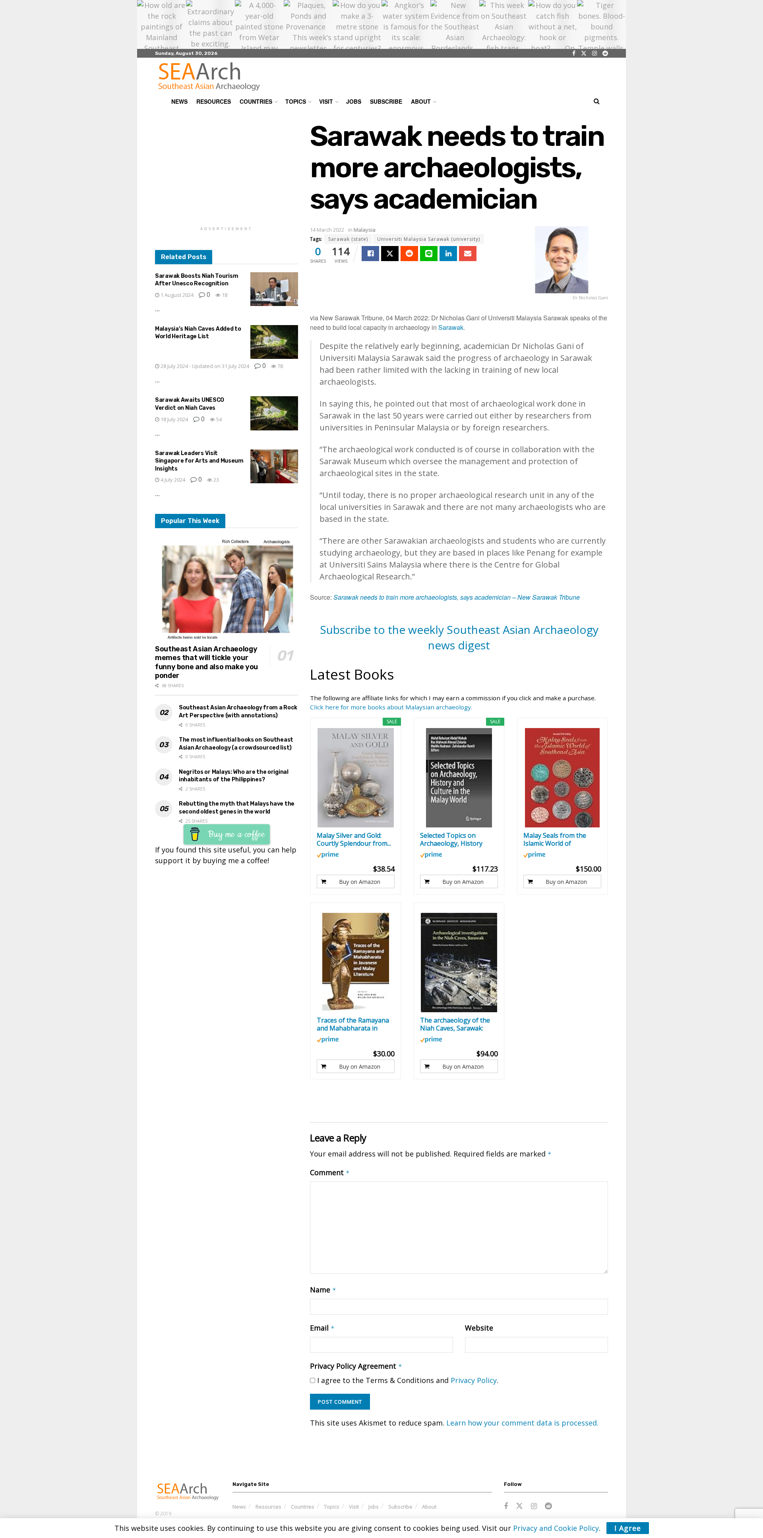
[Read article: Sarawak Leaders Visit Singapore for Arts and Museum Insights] (274, 466)
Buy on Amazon (359, 881)
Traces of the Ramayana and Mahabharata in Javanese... (353, 1024)
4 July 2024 (172, 479)
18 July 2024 (173, 419)
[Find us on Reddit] (605, 53)
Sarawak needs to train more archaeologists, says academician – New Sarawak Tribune (456, 597)
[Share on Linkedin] (448, 253)
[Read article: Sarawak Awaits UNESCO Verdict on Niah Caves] (274, 413)
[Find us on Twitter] (584, 53)
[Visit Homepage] (209, 76)
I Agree (627, 1528)
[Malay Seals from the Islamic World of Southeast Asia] (562, 777)
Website (479, 1328)
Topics (295, 101)
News (179, 101)
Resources (213, 101)
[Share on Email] (467, 253)
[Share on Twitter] (390, 253)
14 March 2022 (327, 229)
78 (279, 366)
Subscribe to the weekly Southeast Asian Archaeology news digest (459, 637)
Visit (326, 101)
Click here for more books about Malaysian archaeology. (391, 707)
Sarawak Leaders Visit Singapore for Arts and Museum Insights (199, 461)
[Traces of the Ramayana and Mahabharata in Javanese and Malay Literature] (356, 962)
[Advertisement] (226, 170)
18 (224, 294)
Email (322, 1328)
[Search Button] (597, 101)
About (421, 101)
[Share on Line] (429, 253)
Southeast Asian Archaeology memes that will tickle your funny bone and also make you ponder (206, 662)
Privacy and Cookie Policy (556, 1528)
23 (215, 479)
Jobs (353, 101)
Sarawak (450, 327)
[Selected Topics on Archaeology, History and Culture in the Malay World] (459, 777)
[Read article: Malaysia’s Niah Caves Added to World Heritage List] (274, 342)
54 (218, 419)
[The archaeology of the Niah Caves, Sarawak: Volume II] (459, 962)
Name (323, 1289)
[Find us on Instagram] (594, 53)
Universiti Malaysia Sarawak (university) (428, 239)
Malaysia (365, 229)
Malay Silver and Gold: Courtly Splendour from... (354, 839)
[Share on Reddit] (409, 253)
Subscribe (386, 101)
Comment (330, 1172)
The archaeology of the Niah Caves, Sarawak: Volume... (455, 1024)
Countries (256, 101)
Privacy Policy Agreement (356, 1366)
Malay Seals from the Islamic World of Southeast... (554, 839)
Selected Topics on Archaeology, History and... (451, 839)
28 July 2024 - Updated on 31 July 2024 (204, 366)
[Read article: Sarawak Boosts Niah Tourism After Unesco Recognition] (274, 289)
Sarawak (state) (348, 239)
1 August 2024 (176, 294)
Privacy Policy (474, 1380)
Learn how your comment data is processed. (522, 1423)
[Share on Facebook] (370, 253)
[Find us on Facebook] (573, 53)
